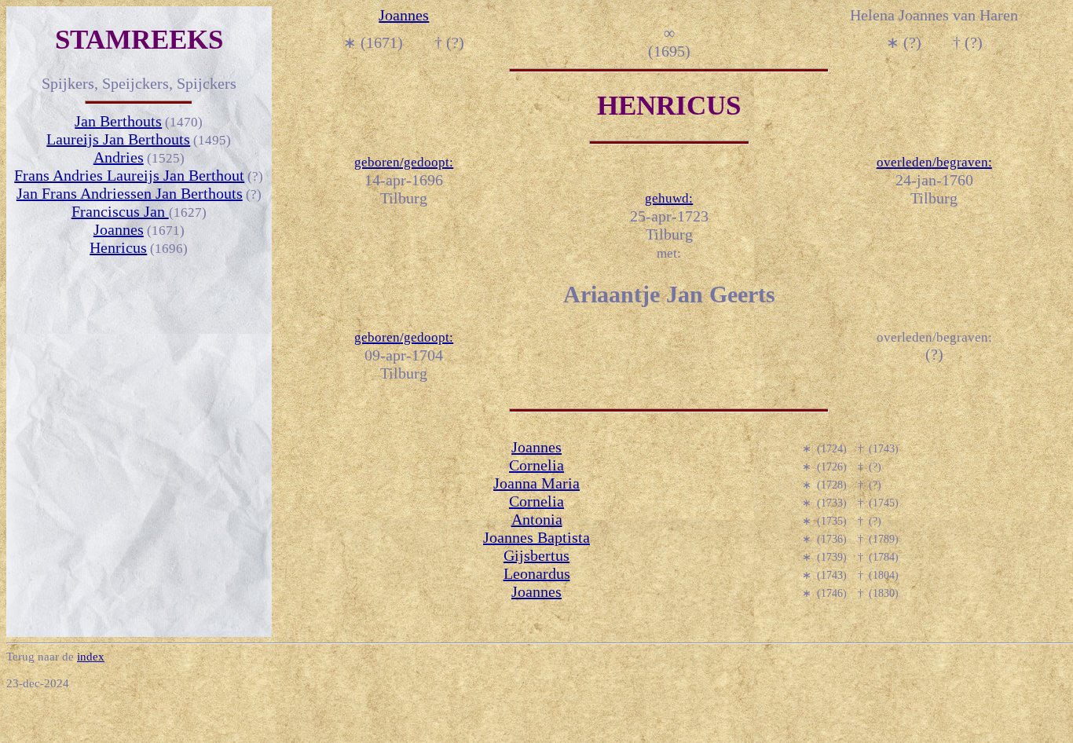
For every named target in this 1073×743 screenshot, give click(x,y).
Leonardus (537, 573)
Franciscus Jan (120, 211)
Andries (118, 157)
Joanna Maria (536, 483)
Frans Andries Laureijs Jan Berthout (129, 175)
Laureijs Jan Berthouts (118, 139)
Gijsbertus (536, 555)
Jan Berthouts (118, 121)
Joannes (118, 229)
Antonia (536, 519)
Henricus (118, 247)
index (90, 656)
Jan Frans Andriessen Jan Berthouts (129, 193)
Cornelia (536, 465)
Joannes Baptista (536, 537)
